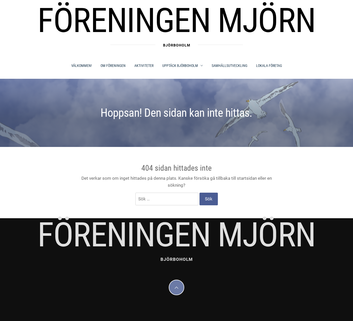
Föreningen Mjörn (176, 20)
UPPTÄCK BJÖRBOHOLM (180, 66)
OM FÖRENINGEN (113, 66)
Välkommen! (81, 66)
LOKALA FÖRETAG (269, 66)
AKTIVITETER (144, 66)
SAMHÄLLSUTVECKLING (229, 66)
